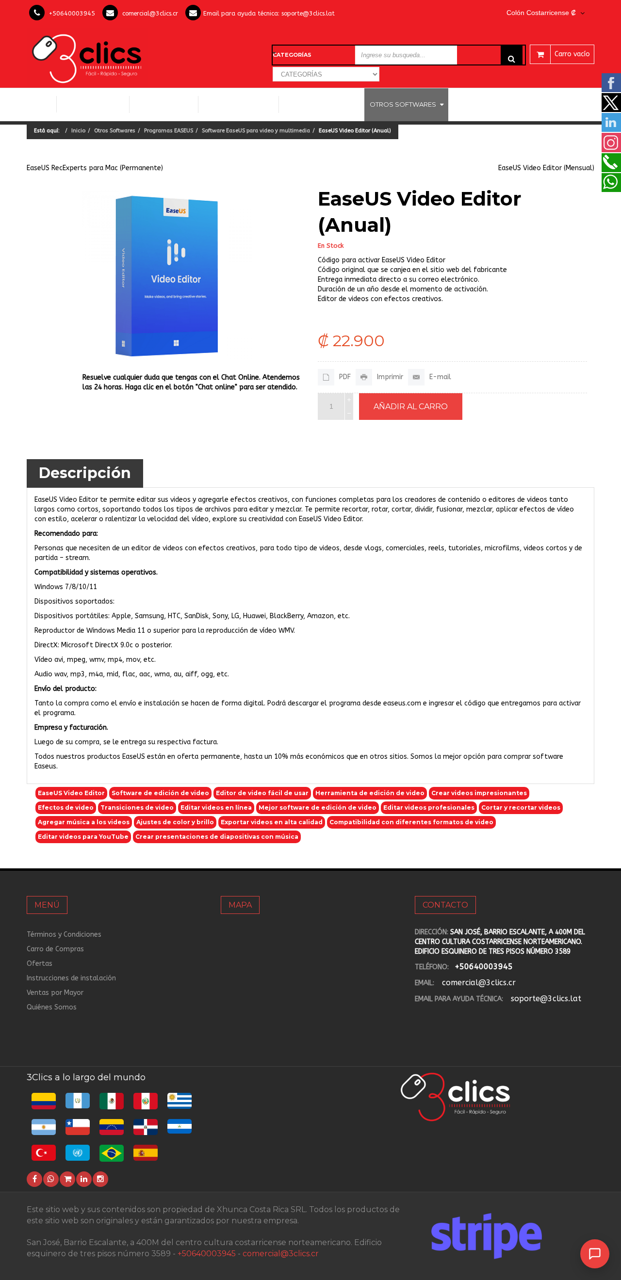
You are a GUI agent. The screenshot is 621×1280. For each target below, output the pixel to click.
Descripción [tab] (85, 473)
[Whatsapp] (51, 1179)
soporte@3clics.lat (308, 13)
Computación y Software (93, 104)
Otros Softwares (403, 104)
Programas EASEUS (168, 131)
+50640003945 (72, 13)
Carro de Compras (55, 949)
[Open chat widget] (594, 1253)
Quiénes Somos (52, 1007)
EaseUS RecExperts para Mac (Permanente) (95, 168)
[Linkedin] (84, 1179)
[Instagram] (100, 1179)
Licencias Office (163, 104)
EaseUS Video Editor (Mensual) (546, 168)
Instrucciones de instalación (71, 978)
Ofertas (39, 964)
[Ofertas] (67, 1179)
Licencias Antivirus (318, 104)
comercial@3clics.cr (150, 13)
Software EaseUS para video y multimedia (256, 131)
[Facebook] (34, 1179)
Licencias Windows (238, 104)
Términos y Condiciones (64, 934)
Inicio (41, 104)
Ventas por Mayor (55, 993)
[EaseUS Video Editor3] (167, 275)
